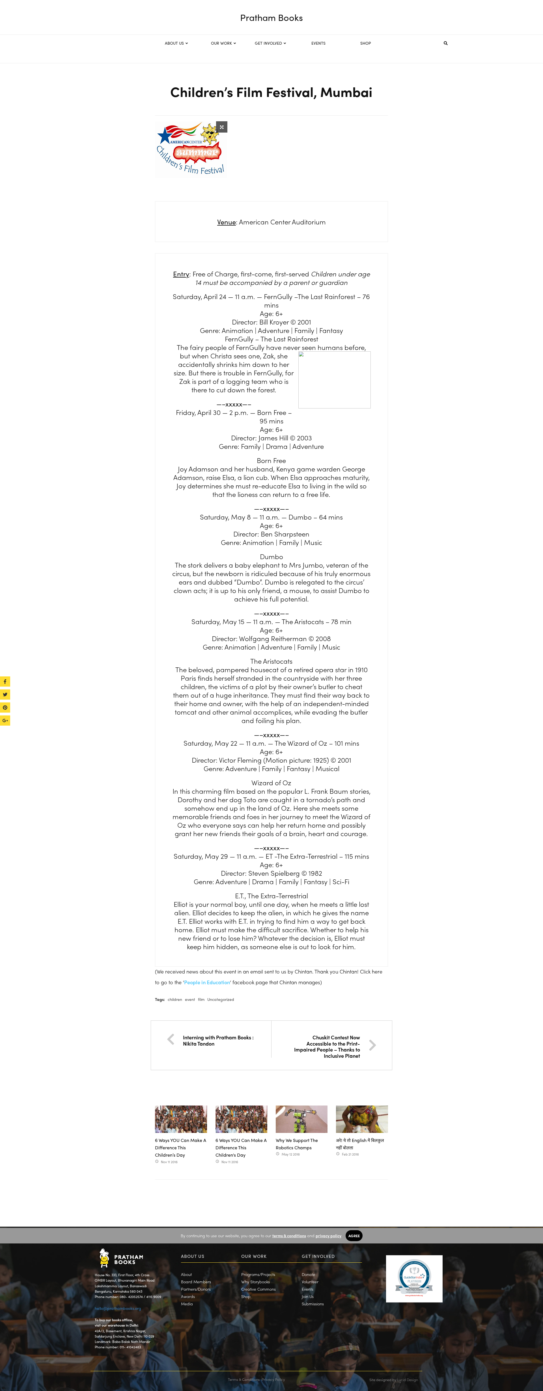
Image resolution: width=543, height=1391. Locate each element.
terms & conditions (289, 1235)
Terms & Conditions (244, 1379)
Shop (246, 1296)
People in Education (207, 982)
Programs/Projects (258, 1274)
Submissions (313, 1303)
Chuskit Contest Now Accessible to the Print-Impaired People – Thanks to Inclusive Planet (327, 1046)
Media (187, 1303)
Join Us (308, 1296)
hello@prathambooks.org (118, 1308)
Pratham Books (271, 17)
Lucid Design (407, 1379)
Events (307, 1289)
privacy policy (328, 1235)
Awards (188, 1296)
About (186, 1274)
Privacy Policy (273, 1379)
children (175, 999)
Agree (354, 1235)
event (190, 999)
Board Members (196, 1281)
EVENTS (318, 43)
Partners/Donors (196, 1289)
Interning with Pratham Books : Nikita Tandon (218, 1040)
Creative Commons (258, 1289)
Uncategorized (220, 999)
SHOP (365, 43)
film (201, 999)
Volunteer (310, 1281)
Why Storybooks (255, 1281)
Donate (308, 1274)
